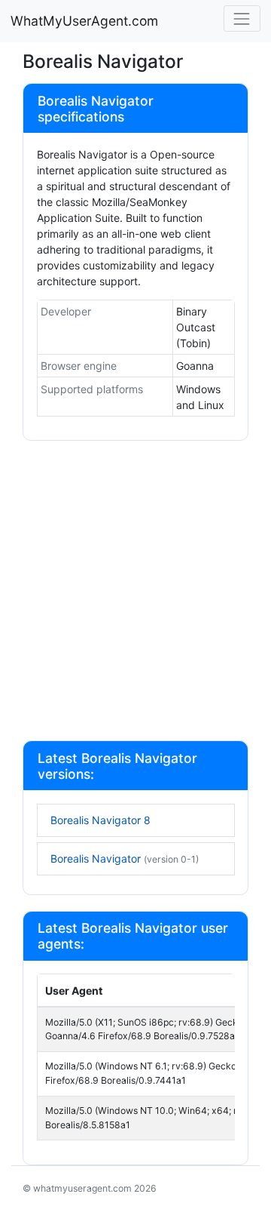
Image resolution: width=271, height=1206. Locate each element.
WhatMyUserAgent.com (84, 21)
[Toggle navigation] (242, 18)
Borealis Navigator (124, 858)
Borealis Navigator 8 (100, 820)
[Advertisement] (135, 592)
